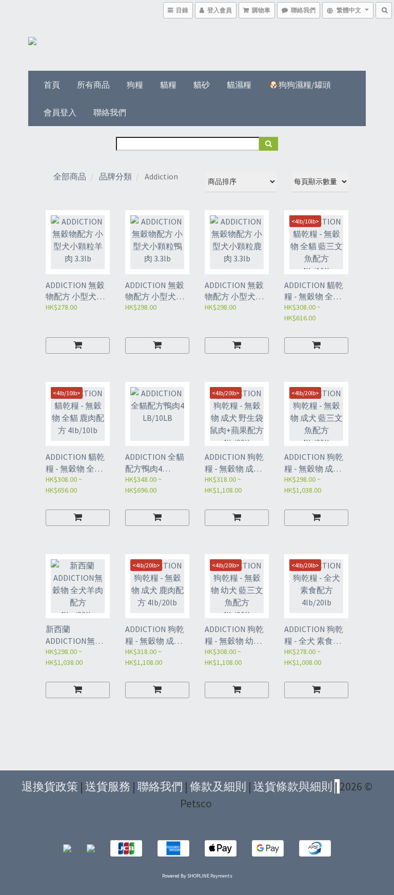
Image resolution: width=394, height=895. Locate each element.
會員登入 (60, 112)
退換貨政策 (50, 786)
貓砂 (201, 84)
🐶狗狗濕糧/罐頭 (299, 84)
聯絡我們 (109, 112)
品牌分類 (115, 176)
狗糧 (135, 84)
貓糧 (168, 84)
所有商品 (93, 84)
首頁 (52, 84)
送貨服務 (107, 786)
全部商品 (69, 176)
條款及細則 (218, 786)
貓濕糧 (239, 84)
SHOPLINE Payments (209, 875)
